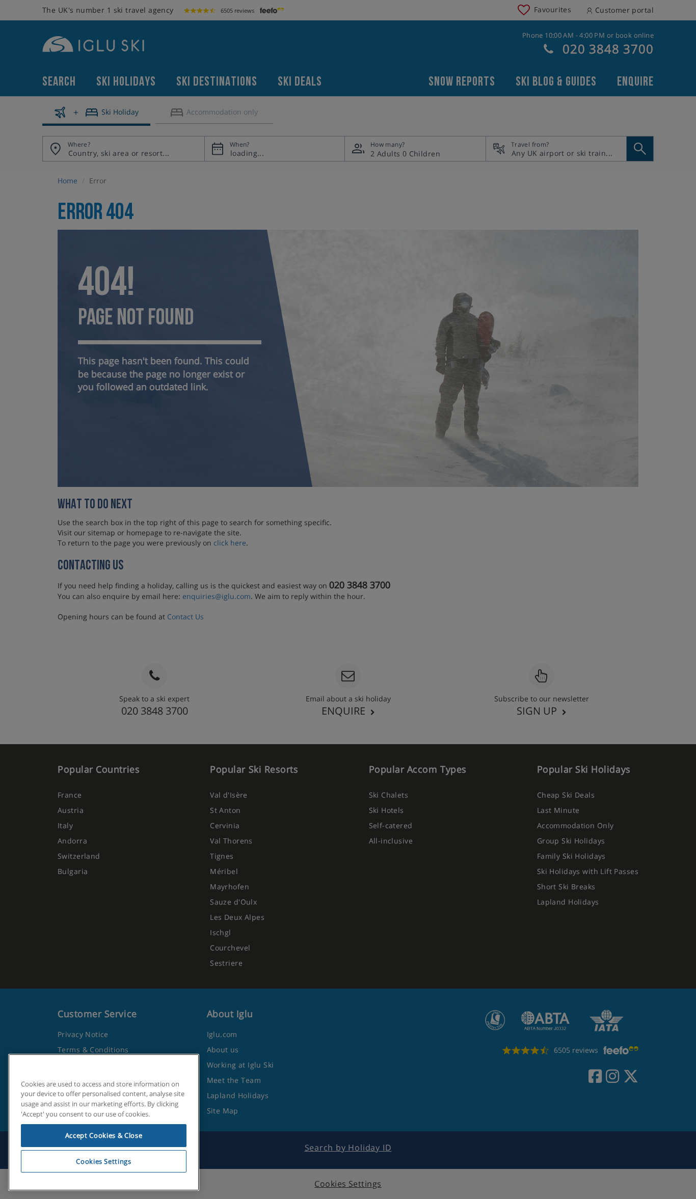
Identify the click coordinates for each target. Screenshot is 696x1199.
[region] (103, 1122)
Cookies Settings (103, 1161)
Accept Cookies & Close (103, 1135)
